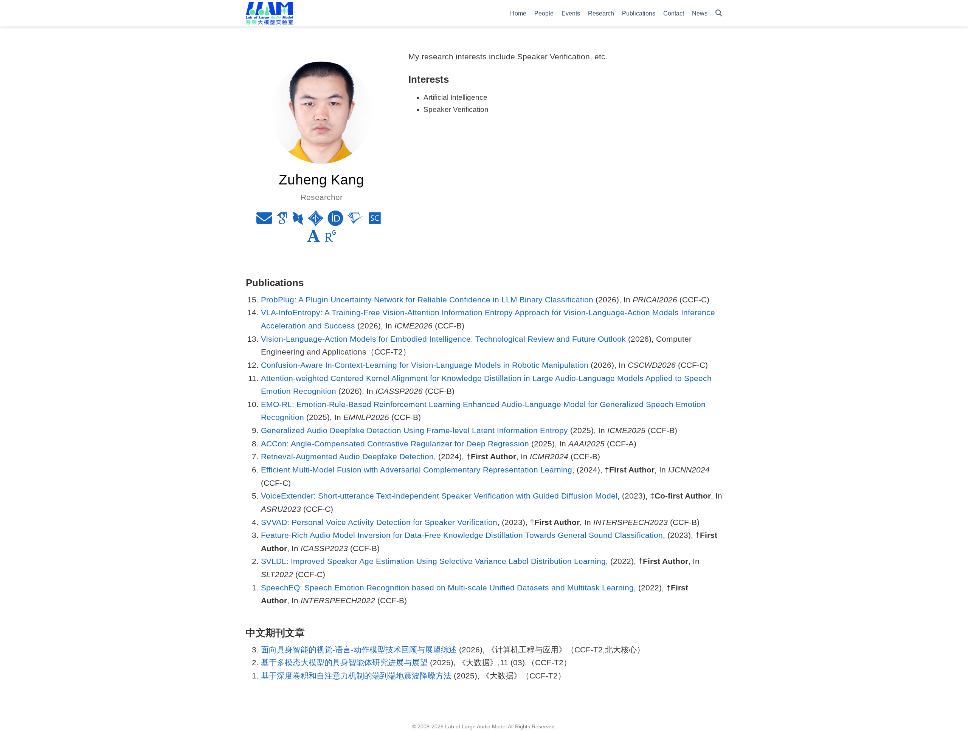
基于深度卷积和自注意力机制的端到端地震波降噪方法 (356, 675)
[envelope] (264, 221)
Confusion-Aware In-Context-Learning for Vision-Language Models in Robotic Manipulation (424, 365)
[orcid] (335, 221)
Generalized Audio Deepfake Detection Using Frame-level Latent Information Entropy (414, 430)
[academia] (314, 239)
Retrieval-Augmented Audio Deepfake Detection (347, 456)
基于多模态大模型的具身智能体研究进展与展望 (344, 662)
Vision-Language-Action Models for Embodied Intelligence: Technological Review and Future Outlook (443, 339)
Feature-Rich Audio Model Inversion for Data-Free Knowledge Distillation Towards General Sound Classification (462, 535)
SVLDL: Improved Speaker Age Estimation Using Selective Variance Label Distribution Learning (433, 561)
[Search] (718, 13)
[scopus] (375, 221)
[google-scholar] (282, 221)
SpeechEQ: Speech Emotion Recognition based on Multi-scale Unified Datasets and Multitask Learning (447, 587)
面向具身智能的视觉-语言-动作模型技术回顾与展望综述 (359, 649)
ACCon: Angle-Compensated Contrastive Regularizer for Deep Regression (395, 443)
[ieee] (316, 221)
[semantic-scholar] (355, 221)
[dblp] (298, 221)
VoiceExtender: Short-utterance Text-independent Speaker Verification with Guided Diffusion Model (439, 495)
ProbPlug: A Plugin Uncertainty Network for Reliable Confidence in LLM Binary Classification (427, 299)
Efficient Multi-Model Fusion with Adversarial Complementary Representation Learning (416, 469)
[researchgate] (330, 239)
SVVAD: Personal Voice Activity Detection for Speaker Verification (379, 522)
